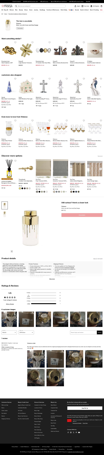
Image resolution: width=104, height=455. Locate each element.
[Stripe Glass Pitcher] (9, 128)
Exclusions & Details (77, 423)
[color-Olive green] (78, 192)
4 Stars (28, 295)
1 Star (28, 303)
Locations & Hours (38, 407)
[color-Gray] (59, 192)
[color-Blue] (56, 192)
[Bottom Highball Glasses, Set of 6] (77, 128)
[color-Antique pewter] (27, 188)
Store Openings (37, 429)
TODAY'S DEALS (16, 1)
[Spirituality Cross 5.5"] (77, 86)
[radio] (20, 188)
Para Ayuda (4, 413)
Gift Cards (20, 410)
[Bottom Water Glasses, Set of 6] (60, 128)
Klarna (3, 407)
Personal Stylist (37, 421)
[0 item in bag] (101, 6)
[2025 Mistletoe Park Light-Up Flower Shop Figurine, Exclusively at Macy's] (26, 86)
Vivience (18, 23)
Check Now (85, 423)
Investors (53, 413)
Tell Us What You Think (39, 435)
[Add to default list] (15, 42)
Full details (20, 28)
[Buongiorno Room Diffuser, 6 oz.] (9, 168)
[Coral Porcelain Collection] (94, 50)
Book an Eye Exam (38, 432)
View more (52, 279)
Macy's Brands (37, 416)
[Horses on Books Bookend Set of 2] (77, 50)
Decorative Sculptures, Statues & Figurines (18, 13)
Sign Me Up (85, 408)
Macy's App (36, 410)
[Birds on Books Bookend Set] (60, 50)
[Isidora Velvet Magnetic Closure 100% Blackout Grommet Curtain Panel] (77, 168)
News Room (53, 423)
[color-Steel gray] (44, 192)
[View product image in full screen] (12, 251)
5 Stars (28, 292)
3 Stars (28, 298)
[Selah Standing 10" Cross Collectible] (43, 86)
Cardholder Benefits (22, 407)
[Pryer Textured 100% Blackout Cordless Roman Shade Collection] (43, 168)
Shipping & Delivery (6, 418)
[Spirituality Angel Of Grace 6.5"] (60, 86)
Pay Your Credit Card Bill (23, 418)
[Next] (100, 50)
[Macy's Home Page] (7, 6)
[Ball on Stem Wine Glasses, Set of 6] (43, 128)
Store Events (37, 427)
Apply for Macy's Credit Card (24, 405)
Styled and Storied (55, 431)
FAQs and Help (5, 405)
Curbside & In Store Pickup (40, 405)
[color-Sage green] (42, 192)
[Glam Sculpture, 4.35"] (9, 50)
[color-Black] (39, 192)
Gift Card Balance (22, 413)
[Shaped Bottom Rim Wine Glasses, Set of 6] (94, 128)
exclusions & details (69, 267)
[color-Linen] (61, 192)
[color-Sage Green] (64, 192)
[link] (9, 63)
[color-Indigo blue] (76, 192)
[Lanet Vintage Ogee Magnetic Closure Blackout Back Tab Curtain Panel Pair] (94, 168)
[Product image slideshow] (30, 227)
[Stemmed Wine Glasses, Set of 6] (26, 128)
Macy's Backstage (38, 413)
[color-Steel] (37, 192)
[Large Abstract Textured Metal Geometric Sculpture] (26, 50)
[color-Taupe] (54, 192)
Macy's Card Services (22, 416)
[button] (26, 227)
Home (5, 13)
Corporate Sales (54, 407)
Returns (57, 278)
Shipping (71, 276)
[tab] (5, 205)
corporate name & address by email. (76, 451)
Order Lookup (4, 410)
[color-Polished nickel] (30, 188)
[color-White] (47, 192)
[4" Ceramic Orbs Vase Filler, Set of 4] (43, 50)
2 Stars (28, 301)
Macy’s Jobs (53, 420)
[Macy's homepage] (2, 13)
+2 (66, 191)
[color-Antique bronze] (25, 188)
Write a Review (10, 304)
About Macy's (54, 405)
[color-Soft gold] (20, 188)
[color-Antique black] (22, 188)
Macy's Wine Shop (38, 418)
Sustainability (53, 428)
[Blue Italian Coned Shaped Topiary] (9, 86)
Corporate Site (54, 410)
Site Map (53, 425)
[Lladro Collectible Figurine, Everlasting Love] (94, 86)
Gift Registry (37, 438)
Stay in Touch (37, 424)
